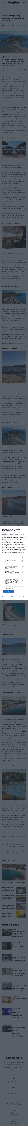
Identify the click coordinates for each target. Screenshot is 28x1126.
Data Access (14, 596)
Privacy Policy (22, 596)
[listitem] (14, 557)
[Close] (24, 529)
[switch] (22, 561)
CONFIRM (9, 591)
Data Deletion (5, 596)
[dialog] (14, 563)
